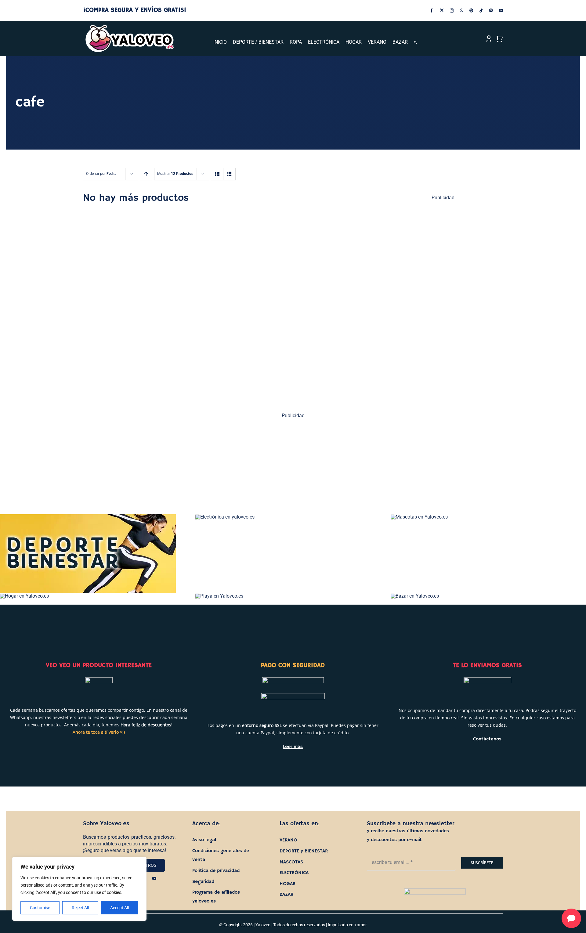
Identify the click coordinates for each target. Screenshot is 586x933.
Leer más (293, 747)
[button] (415, 42)
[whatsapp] (461, 11)
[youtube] (501, 11)
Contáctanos (487, 739)
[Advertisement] (443, 299)
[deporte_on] (88, 516)
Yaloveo (262, 924)
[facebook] (432, 11)
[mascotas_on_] (419, 517)
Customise (40, 907)
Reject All (80, 907)
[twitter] (442, 11)
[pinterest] (471, 11)
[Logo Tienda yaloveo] (129, 26)
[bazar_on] (415, 596)
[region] (79, 889)
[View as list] (229, 174)
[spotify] (491, 11)
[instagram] (452, 11)
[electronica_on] (225, 517)
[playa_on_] (219, 596)
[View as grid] (217, 174)
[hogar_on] (24, 596)
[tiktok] (481, 11)
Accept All (119, 907)
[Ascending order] (146, 174)
